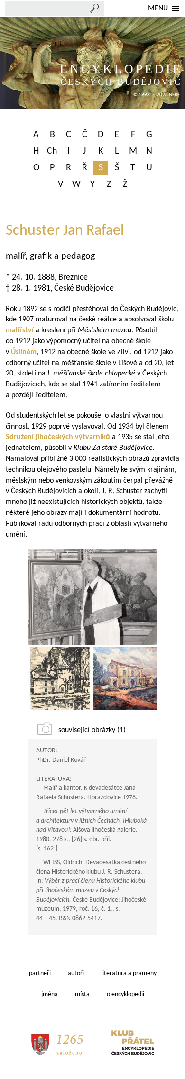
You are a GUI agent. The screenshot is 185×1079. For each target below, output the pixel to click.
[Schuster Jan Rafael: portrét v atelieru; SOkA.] (92, 597)
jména (49, 994)
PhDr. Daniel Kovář (61, 760)
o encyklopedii (125, 994)
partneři (40, 973)
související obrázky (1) (92, 730)
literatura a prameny (129, 973)
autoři (76, 973)
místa (82, 994)
